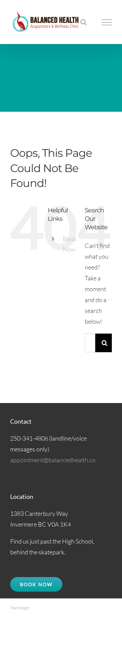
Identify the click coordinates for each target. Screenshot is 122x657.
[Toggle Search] (83, 22)
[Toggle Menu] (107, 22)
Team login (19, 607)
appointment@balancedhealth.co (53, 460)
